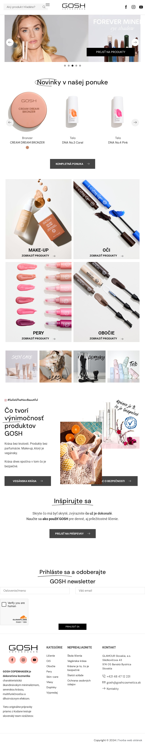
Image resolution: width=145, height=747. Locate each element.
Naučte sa (47, 519)
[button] (48, 5)
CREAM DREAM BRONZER (27, 142)
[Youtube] (141, 7)
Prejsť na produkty (110, 52)
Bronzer (27, 138)
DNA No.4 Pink (118, 142)
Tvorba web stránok (130, 740)
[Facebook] (126, 7)
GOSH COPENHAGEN (15, 671)
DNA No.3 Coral (72, 142)
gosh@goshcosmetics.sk (124, 682)
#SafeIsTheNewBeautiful (23, 400)
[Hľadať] (44, 7)
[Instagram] (133, 7)
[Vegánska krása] (81, 453)
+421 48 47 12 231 (118, 676)
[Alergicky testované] (110, 423)
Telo (73, 138)
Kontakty (113, 689)
